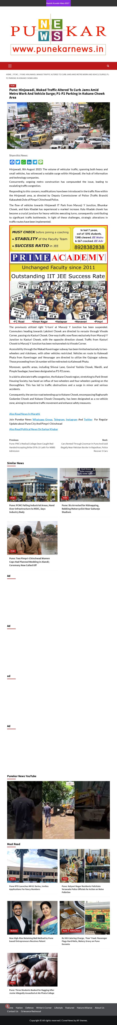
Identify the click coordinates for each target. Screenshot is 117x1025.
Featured (69, 1007)
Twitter (88, 419)
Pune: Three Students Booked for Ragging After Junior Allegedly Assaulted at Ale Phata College (31, 992)
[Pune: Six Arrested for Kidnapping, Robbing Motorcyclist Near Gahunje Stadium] (85, 485)
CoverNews (67, 1020)
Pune (12, 879)
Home (10, 1007)
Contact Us (12, 1011)
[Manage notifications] (7, 1006)
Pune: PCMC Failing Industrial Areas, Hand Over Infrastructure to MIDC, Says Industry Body (32, 509)
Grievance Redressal (31, 1011)
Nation (19, 1007)
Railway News (75, 931)
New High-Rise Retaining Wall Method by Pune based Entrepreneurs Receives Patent (31, 940)
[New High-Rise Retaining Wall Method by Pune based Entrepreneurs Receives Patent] (32, 918)
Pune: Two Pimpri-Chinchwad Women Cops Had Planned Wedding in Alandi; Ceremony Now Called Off (29, 562)
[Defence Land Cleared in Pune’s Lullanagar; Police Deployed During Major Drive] (58, 810)
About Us (99, 1007)
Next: (84, 445)
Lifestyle (58, 1007)
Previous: (32, 445)
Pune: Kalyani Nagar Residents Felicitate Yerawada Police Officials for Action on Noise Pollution (83, 889)
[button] (10, 65)
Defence (29, 1007)
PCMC (13, 86)
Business (14, 931)
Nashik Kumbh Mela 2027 (57, 3)
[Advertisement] (58, 601)
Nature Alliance (84, 1007)
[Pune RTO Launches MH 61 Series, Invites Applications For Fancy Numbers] (32, 866)
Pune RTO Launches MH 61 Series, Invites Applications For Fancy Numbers (29, 888)
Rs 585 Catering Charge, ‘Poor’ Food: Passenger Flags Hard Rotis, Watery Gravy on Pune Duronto (84, 941)
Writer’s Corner (44, 1007)
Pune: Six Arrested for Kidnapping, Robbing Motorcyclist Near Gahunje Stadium (81, 509)
